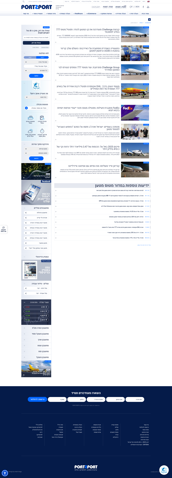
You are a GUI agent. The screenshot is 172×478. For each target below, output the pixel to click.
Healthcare (79, 13)
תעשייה (61, 427)
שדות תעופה (97, 432)
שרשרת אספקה (106, 13)
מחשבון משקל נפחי (40, 334)
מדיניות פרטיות (144, 435)
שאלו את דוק (36, 43)
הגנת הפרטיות (145, 440)
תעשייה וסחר (38, 13)
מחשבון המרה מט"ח (40, 328)
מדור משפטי (51, 13)
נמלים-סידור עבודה (86, 1)
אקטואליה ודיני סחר (57, 437)
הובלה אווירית (121, 13)
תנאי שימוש (145, 432)
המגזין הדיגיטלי (42, 257)
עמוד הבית (145, 13)
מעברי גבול (79, 432)
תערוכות (40, 437)
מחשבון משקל (42, 357)
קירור (116, 435)
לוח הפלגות (137, 1)
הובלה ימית (134, 13)
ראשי (143, 1)
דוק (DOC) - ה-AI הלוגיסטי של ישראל (138, 442)
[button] (149, 19)
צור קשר (26, 13)
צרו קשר (67, 1)
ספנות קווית (114, 425)
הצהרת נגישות (145, 437)
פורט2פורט (148, 23)
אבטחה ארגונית (58, 435)
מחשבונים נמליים (115, 1)
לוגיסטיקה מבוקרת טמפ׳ (35, 427)
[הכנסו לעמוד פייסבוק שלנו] (36, 192)
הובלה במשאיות (77, 425)
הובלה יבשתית (65, 13)
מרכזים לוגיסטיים (37, 430)
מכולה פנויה (36, 47)
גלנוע (116, 430)
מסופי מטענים (114, 432)
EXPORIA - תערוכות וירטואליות (140, 445)
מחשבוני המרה (105, 1)
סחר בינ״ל (60, 425)
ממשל (61, 432)
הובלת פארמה (44, 47)
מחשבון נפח (43, 351)
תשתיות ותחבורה (77, 430)
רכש (41, 432)
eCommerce (91, 13)
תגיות (141, 23)
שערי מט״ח (96, 1)
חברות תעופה (97, 425)
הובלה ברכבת (78, 427)
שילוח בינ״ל (39, 425)
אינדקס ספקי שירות (127, 1)
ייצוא (42, 57)
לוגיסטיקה (39, 435)
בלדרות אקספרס (96, 427)
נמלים (116, 427)
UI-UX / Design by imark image (13, 472)
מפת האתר (145, 430)
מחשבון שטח (43, 345)
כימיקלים (115, 437)
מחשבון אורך (43, 340)
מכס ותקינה (59, 430)
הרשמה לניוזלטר (75, 1)
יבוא (30, 57)
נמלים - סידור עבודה (40, 284)
